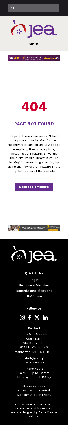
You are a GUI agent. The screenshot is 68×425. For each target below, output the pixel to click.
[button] (34, 43)
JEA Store (34, 296)
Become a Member (34, 285)
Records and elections (34, 291)
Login (34, 280)
